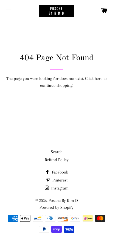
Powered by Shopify (56, 207)
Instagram (59, 188)
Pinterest (59, 180)
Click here (93, 78)
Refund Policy (57, 159)
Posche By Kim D (63, 200)
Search (57, 151)
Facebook (59, 172)
